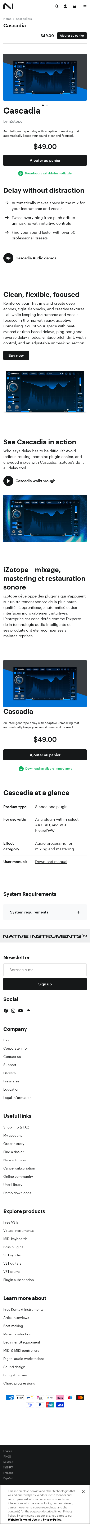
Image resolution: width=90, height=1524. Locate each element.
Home (7, 18)
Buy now (16, 355)
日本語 (7, 1456)
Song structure (15, 1375)
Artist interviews (16, 1317)
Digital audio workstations (24, 1358)
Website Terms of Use (22, 1519)
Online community (18, 1176)
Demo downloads (17, 1193)
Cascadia (14, 25)
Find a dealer (13, 1152)
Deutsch (8, 1462)
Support (9, 1064)
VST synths (12, 1255)
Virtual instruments (18, 1230)
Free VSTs (11, 1222)
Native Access (14, 1160)
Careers (9, 1073)
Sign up (45, 984)
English (7, 1451)
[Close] (83, 1491)
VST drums (12, 1271)
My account (12, 1135)
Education (11, 1089)
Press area (11, 1081)
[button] (29, 258)
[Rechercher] (56, 6)
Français (8, 1473)
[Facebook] (5, 1010)
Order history (13, 1143)
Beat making (13, 1326)
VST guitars (12, 1263)
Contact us (12, 1056)
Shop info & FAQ (16, 1127)
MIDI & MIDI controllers (21, 1350)
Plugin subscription (18, 1279)
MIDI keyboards (15, 1238)
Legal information (17, 1097)
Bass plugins (13, 1247)
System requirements (29, 912)
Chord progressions (19, 1383)
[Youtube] (20, 1010)
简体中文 (8, 1467)
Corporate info (15, 1048)
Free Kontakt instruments (23, 1309)
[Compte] (65, 6)
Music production (17, 1334)
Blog (6, 1040)
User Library (12, 1184)
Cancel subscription (19, 1168)
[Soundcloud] (28, 1010)
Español (8, 1478)
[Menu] (85, 6)
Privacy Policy (52, 1519)
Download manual (51, 861)
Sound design (14, 1367)
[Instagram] (13, 1010)
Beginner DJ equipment (21, 1342)
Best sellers (24, 18)
